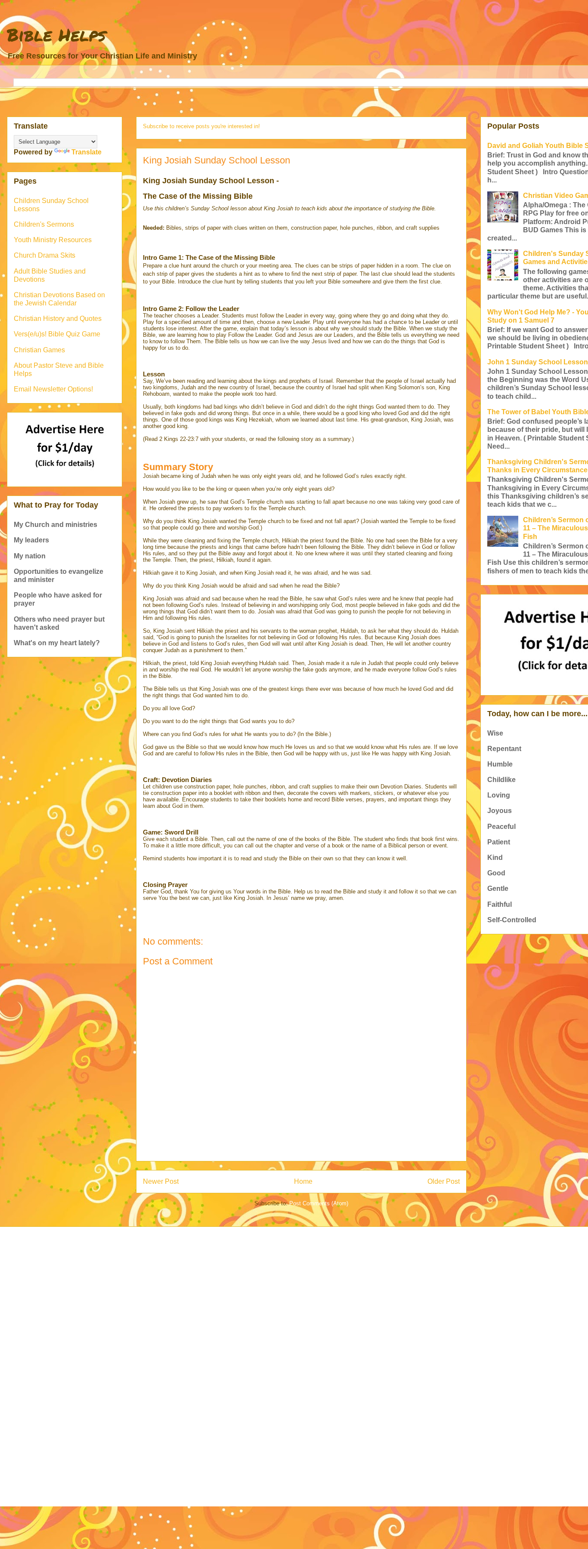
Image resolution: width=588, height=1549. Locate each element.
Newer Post (161, 1181)
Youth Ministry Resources (53, 239)
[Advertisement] (271, 1300)
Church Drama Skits (44, 255)
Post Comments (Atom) (318, 1203)
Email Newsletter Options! (53, 389)
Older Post (443, 1181)
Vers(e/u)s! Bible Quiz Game (57, 334)
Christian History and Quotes (58, 318)
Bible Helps (56, 34)
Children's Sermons (44, 224)
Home (303, 1181)
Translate (86, 152)
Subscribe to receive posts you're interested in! (201, 126)
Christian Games (39, 350)
